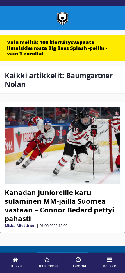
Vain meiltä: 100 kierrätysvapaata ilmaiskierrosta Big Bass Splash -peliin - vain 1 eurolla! (57, 48)
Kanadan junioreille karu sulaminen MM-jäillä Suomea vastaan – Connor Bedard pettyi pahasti (59, 205)
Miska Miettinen (20, 225)
